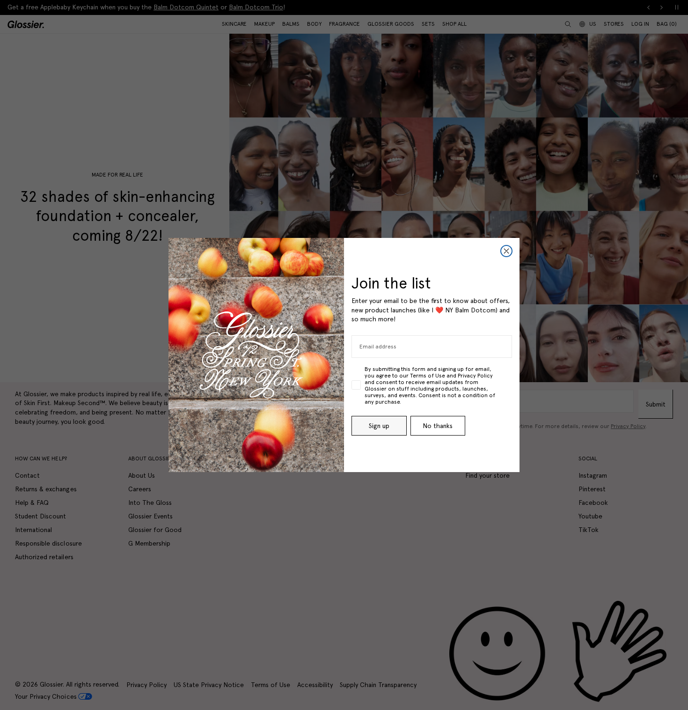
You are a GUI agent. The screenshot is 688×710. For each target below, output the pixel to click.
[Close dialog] (506, 251)
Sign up (379, 425)
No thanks (438, 425)
